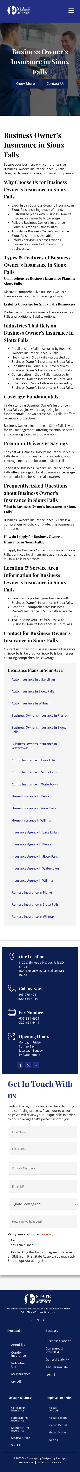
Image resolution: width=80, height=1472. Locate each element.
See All (16, 1382)
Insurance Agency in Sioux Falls (35, 856)
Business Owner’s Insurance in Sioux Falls (39, 729)
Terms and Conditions (49, 1462)
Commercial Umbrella (54, 1350)
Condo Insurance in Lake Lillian (34, 760)
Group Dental (58, 1425)
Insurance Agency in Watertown (35, 868)
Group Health (58, 1418)
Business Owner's (58, 1341)
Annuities (18, 1345)
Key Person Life (56, 1367)
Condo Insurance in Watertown (35, 784)
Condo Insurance (18, 1354)
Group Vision (57, 1432)
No (13, 1240)
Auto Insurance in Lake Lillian (33, 679)
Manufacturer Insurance (20, 1429)
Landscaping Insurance (19, 1419)
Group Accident (55, 1409)
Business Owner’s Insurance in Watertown (34, 746)
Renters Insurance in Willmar (33, 916)
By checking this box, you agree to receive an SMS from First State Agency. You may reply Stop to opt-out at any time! (42, 1256)
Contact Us (55, 83)
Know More (25, 83)
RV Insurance (20, 1374)
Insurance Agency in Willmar (33, 880)
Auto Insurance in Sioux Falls (33, 691)
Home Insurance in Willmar (32, 820)
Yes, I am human (22, 1245)
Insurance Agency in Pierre (31, 844)
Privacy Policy (26, 1462)
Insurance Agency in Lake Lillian (35, 832)
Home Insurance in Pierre (30, 796)
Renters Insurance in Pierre (32, 892)
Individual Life (18, 1364)
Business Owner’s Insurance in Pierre (39, 715)
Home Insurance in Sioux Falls (34, 808)
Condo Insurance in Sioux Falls (34, 772)
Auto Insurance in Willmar (31, 703)
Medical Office (20, 1438)
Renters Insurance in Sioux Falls (35, 904)
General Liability (57, 1359)
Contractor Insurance (18, 1409)
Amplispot (61, 1458)
